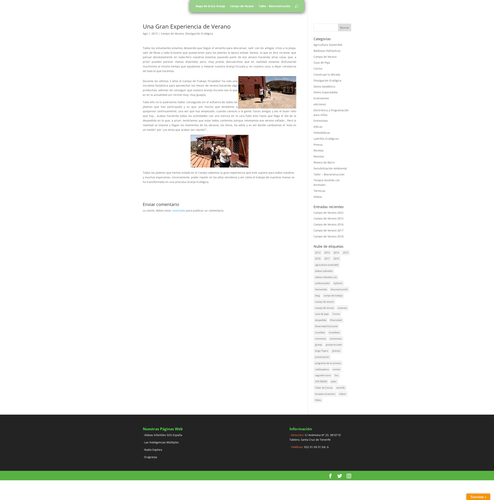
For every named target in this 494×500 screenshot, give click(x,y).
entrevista (320, 338)
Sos (336, 375)
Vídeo (318, 400)
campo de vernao (324, 308)
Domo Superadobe (326, 92)
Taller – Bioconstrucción (274, 6)
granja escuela (334, 344)
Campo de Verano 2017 (328, 230)
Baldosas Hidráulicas (327, 51)
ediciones (320, 104)
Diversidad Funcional (326, 326)
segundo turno (323, 375)
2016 (318, 258)
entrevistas (336, 338)
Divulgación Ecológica (199, 33)
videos (342, 393)
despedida (320, 320)
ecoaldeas (334, 332)
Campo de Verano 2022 (328, 212)
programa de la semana (328, 363)
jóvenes (336, 350)
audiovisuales (322, 283)
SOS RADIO (321, 381)
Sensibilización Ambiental (330, 168)
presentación (322, 357)
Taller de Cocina (323, 387)
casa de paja (322, 313)
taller (334, 381)
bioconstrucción (339, 289)
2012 (318, 252)
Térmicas (319, 191)
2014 (336, 252)
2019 (336, 258)
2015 (345, 252)
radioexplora (322, 369)
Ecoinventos (321, 98)
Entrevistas (321, 120)
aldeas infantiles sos (326, 277)
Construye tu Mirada (327, 74)
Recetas (319, 150)
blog (317, 295)
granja (318, 344)
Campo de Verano (242, 6)
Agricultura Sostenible (328, 45)
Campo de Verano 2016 (328, 224)
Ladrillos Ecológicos (326, 138)
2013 (327, 252)
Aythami (338, 283)
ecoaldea (320, 332)
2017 (327, 258)
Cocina (318, 68)
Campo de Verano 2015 (328, 218)
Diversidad (336, 320)
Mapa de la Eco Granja (210, 6)
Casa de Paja (322, 62)
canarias (342, 308)
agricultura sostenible (326, 264)
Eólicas (318, 126)
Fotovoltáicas (322, 132)
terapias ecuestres (325, 393)
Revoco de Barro (324, 162)
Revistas (319, 156)
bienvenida (321, 289)
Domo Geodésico (324, 86)
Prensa (318, 144)
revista (336, 369)
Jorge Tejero (321, 350)
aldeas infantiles (324, 271)
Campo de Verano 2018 (328, 236)
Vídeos (318, 197)
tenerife (340, 387)
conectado (178, 210)
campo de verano (324, 301)
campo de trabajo (333, 295)
